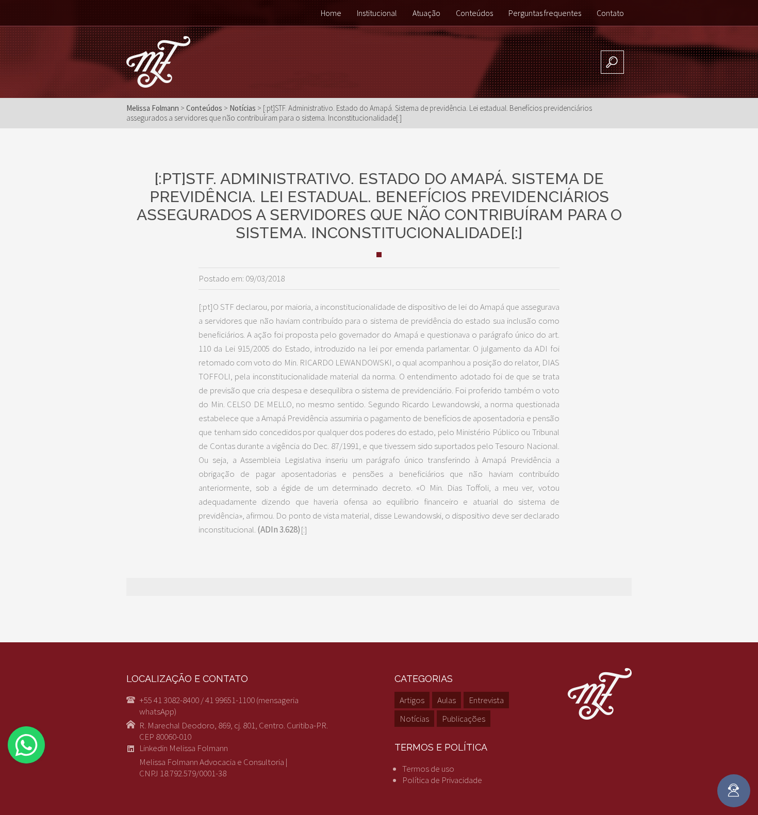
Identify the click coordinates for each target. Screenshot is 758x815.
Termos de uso (428, 768)
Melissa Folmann (152, 108)
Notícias (414, 718)
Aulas (446, 700)
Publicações (463, 718)
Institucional (377, 13)
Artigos (412, 700)
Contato (610, 13)
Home (331, 13)
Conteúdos (474, 13)
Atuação (426, 13)
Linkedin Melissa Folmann (183, 748)
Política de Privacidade (442, 780)
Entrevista (486, 700)
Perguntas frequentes (544, 13)
